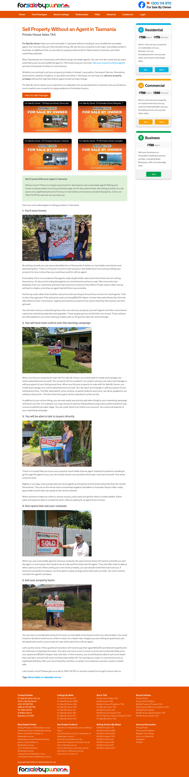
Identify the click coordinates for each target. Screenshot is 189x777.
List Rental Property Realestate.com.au (34, 756)
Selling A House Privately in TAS (110, 704)
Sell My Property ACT (106, 748)
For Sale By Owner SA (66, 710)
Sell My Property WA (105, 742)
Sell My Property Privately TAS (149, 704)
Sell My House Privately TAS (109, 712)
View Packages (39, 14)
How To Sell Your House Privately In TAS (114, 715)
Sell (145, 69)
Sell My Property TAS (106, 710)
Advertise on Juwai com (67, 753)
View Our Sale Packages (36, 95)
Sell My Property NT (105, 745)
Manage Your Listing (145, 733)
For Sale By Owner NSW (67, 701)
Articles (139, 742)
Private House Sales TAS (107, 698)
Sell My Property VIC (105, 727)
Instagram (140, 739)
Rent (161, 69)
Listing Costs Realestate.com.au (31, 753)
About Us (111, 14)
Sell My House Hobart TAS (147, 715)
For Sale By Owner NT (66, 715)
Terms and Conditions (145, 701)
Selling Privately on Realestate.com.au (34, 727)
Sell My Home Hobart (145, 710)
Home (22, 14)
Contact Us (127, 14)
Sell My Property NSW (106, 730)
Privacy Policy (142, 698)
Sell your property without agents (109, 62)
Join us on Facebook (144, 736)
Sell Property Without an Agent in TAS (152, 707)
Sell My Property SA (105, 739)
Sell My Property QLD (106, 733)
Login (143, 14)
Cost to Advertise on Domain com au (73, 748)
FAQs (97, 14)
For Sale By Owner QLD (67, 704)
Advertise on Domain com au (69, 739)
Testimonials (82, 14)
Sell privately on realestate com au (44, 677)
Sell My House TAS (105, 701)
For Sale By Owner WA (66, 712)
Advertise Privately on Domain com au (73, 742)
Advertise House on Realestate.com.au (34, 730)
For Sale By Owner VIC (66, 698)
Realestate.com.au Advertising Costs (33, 739)
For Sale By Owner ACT (67, 718)
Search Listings (61, 14)
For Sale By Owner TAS (67, 707)
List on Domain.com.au (67, 745)
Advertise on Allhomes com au (70, 750)
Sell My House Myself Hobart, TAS (150, 712)
